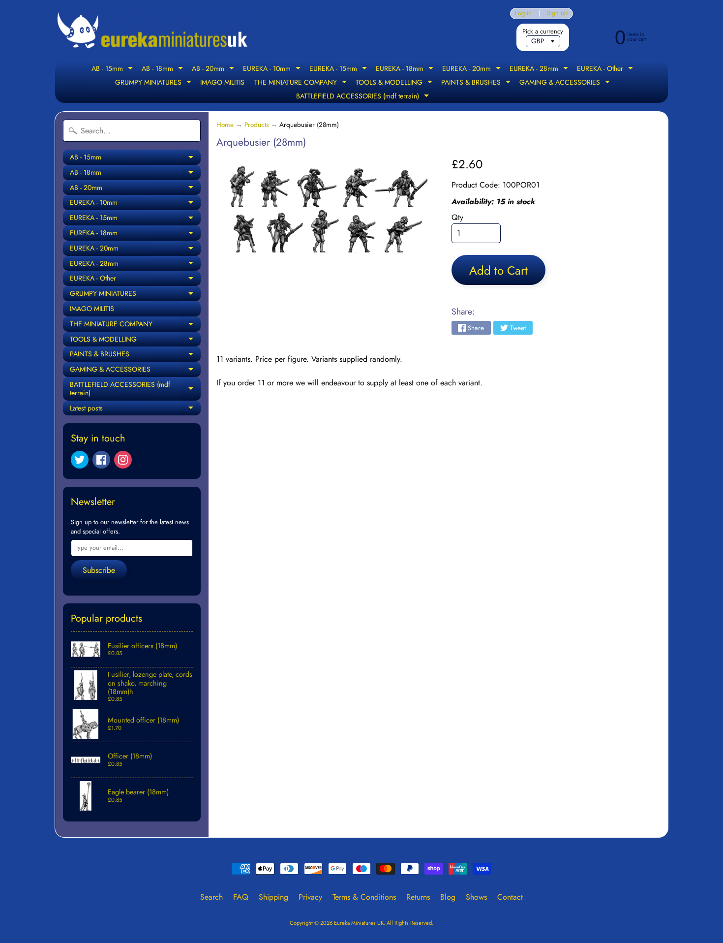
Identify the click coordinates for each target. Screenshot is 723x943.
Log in (523, 13)
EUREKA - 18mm (406, 69)
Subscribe (99, 570)
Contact (510, 897)
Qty (457, 217)
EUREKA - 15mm (339, 69)
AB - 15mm (113, 69)
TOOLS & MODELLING (395, 83)
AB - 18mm (163, 69)
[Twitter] (80, 460)
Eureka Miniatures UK (359, 923)
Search (211, 897)
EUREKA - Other (606, 69)
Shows (476, 897)
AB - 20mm (214, 69)
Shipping (273, 897)
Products (256, 124)
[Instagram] (123, 460)
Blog (447, 897)
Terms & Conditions (364, 897)
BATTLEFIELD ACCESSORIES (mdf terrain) (363, 97)
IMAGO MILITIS (222, 82)
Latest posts (135, 409)
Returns (418, 897)
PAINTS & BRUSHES (477, 83)
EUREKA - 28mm (540, 69)
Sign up (557, 13)
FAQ (240, 897)
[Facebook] (101, 460)
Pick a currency (542, 31)
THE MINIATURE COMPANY (301, 83)
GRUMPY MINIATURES (154, 83)
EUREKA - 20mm (472, 69)
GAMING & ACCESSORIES (565, 83)
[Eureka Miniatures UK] (153, 31)
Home (225, 124)
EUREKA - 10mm (273, 69)
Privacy (310, 897)
